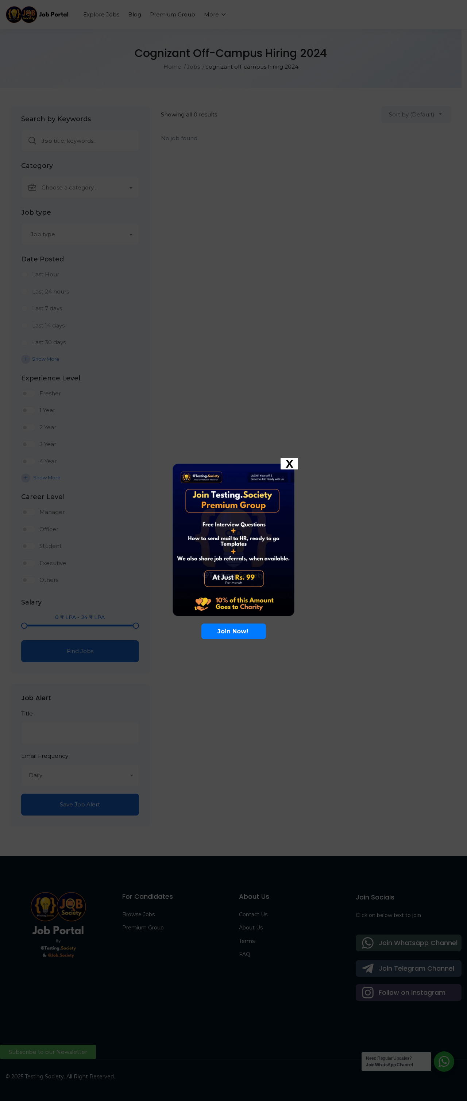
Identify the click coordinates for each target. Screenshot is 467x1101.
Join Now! (233, 631)
